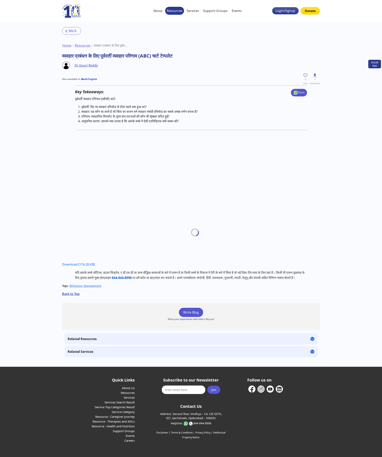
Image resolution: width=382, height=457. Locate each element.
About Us (128, 388)
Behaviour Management (85, 286)
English (92, 79)
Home (66, 45)
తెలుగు (84, 79)
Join (213, 390)
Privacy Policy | (204, 432)
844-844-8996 (202, 423)
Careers (129, 440)
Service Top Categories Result (115, 407)
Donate (310, 11)
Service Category (123, 412)
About (158, 11)
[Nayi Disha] (71, 11)
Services (193, 11)
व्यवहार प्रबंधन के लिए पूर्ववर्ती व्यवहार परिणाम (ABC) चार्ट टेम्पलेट (111, 45)
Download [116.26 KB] (78, 264)
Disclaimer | (163, 432)
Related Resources (82, 339)
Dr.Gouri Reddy (86, 65)
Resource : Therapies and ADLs (114, 421)
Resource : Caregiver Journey (115, 417)
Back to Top (71, 294)
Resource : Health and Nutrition (113, 426)
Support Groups (215, 11)
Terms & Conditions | (183, 432)
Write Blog (191, 312)
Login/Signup (285, 11)
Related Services (80, 351)
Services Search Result (119, 402)
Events (237, 11)
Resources (174, 11)
